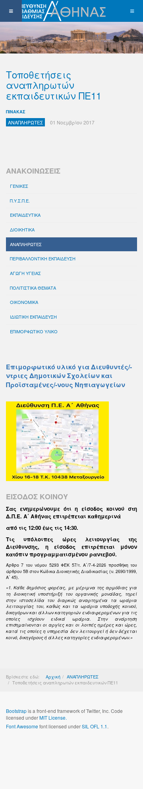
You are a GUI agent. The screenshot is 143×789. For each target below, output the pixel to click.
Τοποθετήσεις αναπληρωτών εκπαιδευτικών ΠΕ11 (53, 84)
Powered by (42, 747)
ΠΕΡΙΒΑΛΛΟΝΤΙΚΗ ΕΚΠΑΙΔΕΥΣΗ (42, 258)
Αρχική (53, 676)
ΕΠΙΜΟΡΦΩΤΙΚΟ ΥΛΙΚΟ (34, 331)
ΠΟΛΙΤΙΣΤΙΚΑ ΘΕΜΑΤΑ (33, 288)
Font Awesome (22, 726)
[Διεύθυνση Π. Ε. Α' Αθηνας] (54, 11)
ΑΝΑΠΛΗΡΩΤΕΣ (26, 244)
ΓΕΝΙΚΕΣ (19, 186)
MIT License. (53, 717)
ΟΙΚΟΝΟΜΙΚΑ (24, 302)
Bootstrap (16, 710)
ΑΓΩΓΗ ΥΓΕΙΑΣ (25, 273)
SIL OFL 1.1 (94, 726)
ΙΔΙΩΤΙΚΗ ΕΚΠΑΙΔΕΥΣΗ (33, 316)
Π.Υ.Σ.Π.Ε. (20, 200)
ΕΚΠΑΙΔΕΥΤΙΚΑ (25, 215)
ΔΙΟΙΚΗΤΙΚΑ (22, 229)
